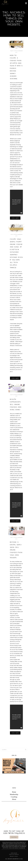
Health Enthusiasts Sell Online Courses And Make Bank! (15, 404)
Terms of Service (14, 854)
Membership (14, 794)
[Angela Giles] (5, 3)
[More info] (25, 3)
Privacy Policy (14, 856)
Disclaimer (14, 853)
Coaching (14, 797)
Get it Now (14, 837)
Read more (15, 218)
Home (14, 792)
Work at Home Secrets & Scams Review (15, 643)
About (14, 799)
